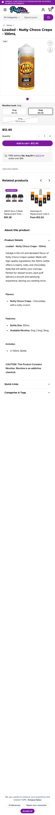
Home (9, 25)
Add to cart (27, 143)
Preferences (14, 805)
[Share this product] (50, 49)
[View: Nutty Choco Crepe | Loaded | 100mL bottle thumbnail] (27, 99)
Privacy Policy (34, 799)
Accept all (27, 811)
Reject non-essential (36, 805)
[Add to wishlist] (50, 43)
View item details (10, 168)
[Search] (48, 17)
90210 (38, 155)
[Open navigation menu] (5, 9)
